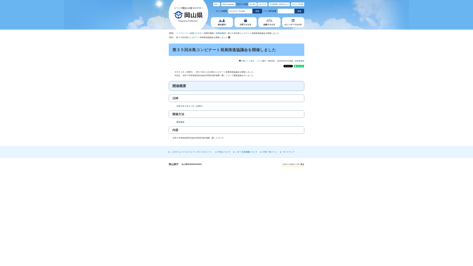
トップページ (182, 33)
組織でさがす (269, 25)
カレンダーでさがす (293, 25)
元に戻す (252, 4)
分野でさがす (246, 25)
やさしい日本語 (297, 4)
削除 (229, 37)
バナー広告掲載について (246, 152)
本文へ (216, 4)
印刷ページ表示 (247, 61)
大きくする (262, 4)
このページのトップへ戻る (293, 164)
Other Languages (228, 4)
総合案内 (222, 25)
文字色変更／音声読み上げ (279, 4)
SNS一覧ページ (270, 152)
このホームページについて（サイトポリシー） (192, 152)
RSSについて (224, 152)
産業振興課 (221, 33)
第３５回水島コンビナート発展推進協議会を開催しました (201, 37)
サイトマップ (288, 152)
